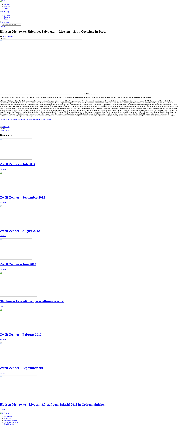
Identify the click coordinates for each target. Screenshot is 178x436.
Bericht (2, 26)
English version (9, 424)
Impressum (7, 418)
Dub (32, 119)
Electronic (43, 119)
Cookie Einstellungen (11, 422)
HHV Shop (8, 417)
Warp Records (26, 119)
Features (7, 4)
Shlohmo (19, 119)
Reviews (7, 6)
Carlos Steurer (4, 130)
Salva (14, 119)
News (6, 8)
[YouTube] (0, 431)
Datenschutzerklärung (11, 420)
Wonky (48, 119)
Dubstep (37, 119)
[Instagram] (0, 427)
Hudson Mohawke (6, 119)
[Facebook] (0, 429)
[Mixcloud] (0, 433)
